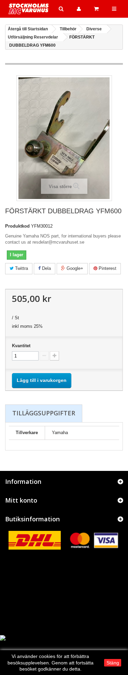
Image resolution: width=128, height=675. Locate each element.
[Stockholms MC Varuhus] (29, 8)
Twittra (21, 268)
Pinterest (106, 268)
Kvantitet (21, 345)
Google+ (74, 268)
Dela (46, 268)
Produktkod (17, 226)
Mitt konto (21, 500)
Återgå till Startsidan (28, 29)
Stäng (112, 662)
